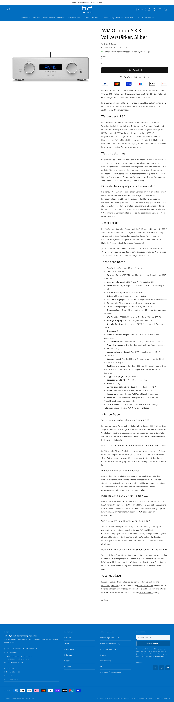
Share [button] (106, 600)
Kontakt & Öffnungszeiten (110, 672)
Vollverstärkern (146, 592)
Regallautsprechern (109, 585)
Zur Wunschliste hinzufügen (136, 77)
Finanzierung (105, 661)
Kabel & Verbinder (145, 585)
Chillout (67, 666)
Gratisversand (114, 47)
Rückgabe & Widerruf (145, 699)
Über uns (67, 637)
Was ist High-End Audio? (110, 637)
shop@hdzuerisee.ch (15, 662)
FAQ (101, 666)
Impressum (118, 699)
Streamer (114, 588)
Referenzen (68, 655)
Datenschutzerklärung (157, 656)
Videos (67, 661)
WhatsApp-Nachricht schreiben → (20, 656)
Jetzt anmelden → (153, 643)
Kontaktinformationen (162, 699)
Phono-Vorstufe (152, 588)
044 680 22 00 (12, 652)
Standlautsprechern (146, 581)
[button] (9, 9)
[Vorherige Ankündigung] (7, 2)
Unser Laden (69, 649)
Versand (127, 699)
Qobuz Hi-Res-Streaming (110, 643)
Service (103, 655)
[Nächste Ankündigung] (167, 2)
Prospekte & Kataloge (109, 649)
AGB (133, 699)
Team (66, 643)
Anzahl (103, 56)
